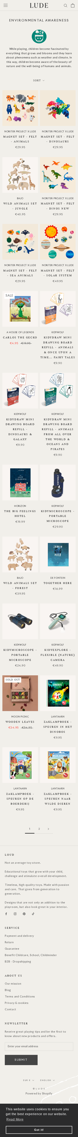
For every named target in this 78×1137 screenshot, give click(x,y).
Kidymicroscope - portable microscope (58, 516)
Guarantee (12, 949)
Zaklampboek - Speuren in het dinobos (57, 727)
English (45, 1080)
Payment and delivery (19, 936)
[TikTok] (33, 914)
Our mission (13, 984)
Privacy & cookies (17, 1003)
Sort (37, 80)
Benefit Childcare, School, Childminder (31, 955)
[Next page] (48, 829)
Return (9, 942)
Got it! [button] (39, 1129)
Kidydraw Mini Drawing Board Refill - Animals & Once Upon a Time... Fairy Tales (57, 347)
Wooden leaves (20, 722)
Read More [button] (15, 1119)
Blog (8, 990)
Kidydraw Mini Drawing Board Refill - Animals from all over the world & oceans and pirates (58, 434)
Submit (21, 1060)
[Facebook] (6, 914)
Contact (10, 1009)
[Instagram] (15, 914)
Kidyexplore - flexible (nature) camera (58, 655)
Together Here (58, 583)
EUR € (27, 1080)
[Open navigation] (6, 5)
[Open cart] (72, 5)
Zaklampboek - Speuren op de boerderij (20, 799)
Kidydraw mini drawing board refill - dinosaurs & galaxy (20, 429)
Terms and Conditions (20, 996)
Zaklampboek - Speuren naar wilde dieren (58, 799)
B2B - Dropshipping (18, 961)
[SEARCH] (65, 5)
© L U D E (39, 1089)
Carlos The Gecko (20, 337)
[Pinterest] (24, 914)
